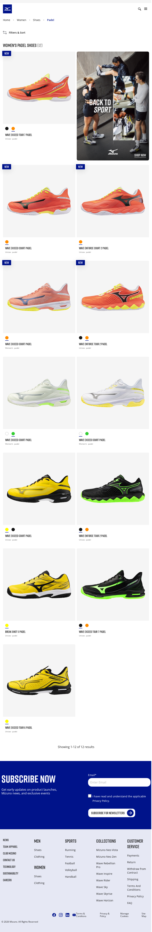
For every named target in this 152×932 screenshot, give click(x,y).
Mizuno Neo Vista (107, 850)
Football (70, 863)
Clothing (39, 856)
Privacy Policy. (101, 801)
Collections (106, 841)
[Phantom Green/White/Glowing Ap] (14, 434)
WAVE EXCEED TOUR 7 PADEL (18, 135)
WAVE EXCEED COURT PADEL (18, 248)
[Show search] (139, 8)
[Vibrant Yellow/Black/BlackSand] (8, 530)
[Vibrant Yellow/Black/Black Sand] (8, 626)
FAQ (129, 903)
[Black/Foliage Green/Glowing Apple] (82, 338)
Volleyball (71, 870)
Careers (7, 880)
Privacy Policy (135, 896)
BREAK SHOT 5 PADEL (15, 632)
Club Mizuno (9, 853)
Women (21, 20)
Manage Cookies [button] (124, 915)
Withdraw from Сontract (136, 870)
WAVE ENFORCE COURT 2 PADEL (94, 248)
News (6, 840)
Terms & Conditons (81, 915)
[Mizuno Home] (7, 8)
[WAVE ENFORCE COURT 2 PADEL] (113, 201)
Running (70, 850)
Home (6, 20)
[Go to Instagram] (61, 915)
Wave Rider (103, 880)
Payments (133, 855)
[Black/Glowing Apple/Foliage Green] (8, 129)
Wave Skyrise (104, 893)
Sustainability (10, 873)
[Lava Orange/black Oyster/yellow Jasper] (14, 129)
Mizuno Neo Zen (106, 856)
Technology (9, 867)
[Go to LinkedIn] (67, 915)
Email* (92, 775)
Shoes (36, 20)
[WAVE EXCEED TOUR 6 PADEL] (39, 680)
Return (131, 862)
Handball (70, 876)
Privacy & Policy (105, 915)
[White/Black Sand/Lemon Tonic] (8, 434)
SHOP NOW (140, 155)
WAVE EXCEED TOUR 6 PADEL (18, 727)
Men (37, 841)
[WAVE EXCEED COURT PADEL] (39, 201)
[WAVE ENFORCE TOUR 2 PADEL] (113, 297)
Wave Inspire (104, 873)
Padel (50, 20)
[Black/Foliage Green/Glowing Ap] (14, 530)
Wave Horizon (104, 900)
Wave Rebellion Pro (105, 865)
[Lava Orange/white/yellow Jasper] (88, 338)
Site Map (144, 915)
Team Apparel (10, 847)
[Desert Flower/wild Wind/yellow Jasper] (8, 338)
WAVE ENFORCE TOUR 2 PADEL (93, 344)
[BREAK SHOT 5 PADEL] (39, 584)
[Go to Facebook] (54, 915)
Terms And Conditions (134, 887)
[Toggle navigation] (145, 9)
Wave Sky (102, 887)
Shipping (132, 879)
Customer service (135, 843)
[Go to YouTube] (74, 915)
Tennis (69, 856)
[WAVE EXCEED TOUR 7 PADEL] (39, 88)
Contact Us (9, 860)
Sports (70, 841)
